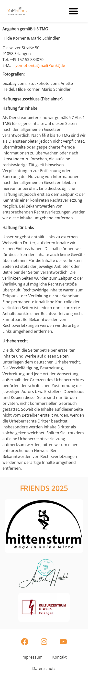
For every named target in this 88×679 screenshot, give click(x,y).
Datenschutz (44, 668)
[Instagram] (44, 641)
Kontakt (59, 657)
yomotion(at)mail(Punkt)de (40, 65)
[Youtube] (63, 641)
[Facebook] (24, 641)
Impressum (32, 657)
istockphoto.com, (44, 83)
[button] (73, 11)
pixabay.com (14, 83)
